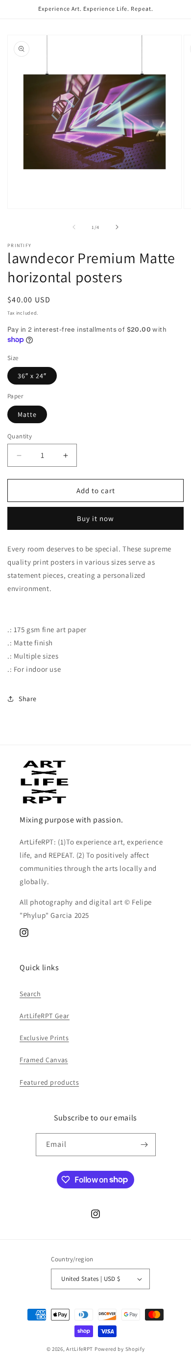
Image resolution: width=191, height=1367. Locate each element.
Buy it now (95, 518)
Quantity (19, 436)
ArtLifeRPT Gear (45, 1015)
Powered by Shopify (120, 1348)
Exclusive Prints (44, 1037)
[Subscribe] (144, 1144)
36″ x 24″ (32, 375)
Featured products (49, 1082)
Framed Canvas (44, 1059)
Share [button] (28, 698)
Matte (27, 414)
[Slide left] (74, 227)
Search (30, 993)
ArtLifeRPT (79, 1348)
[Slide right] (117, 227)
